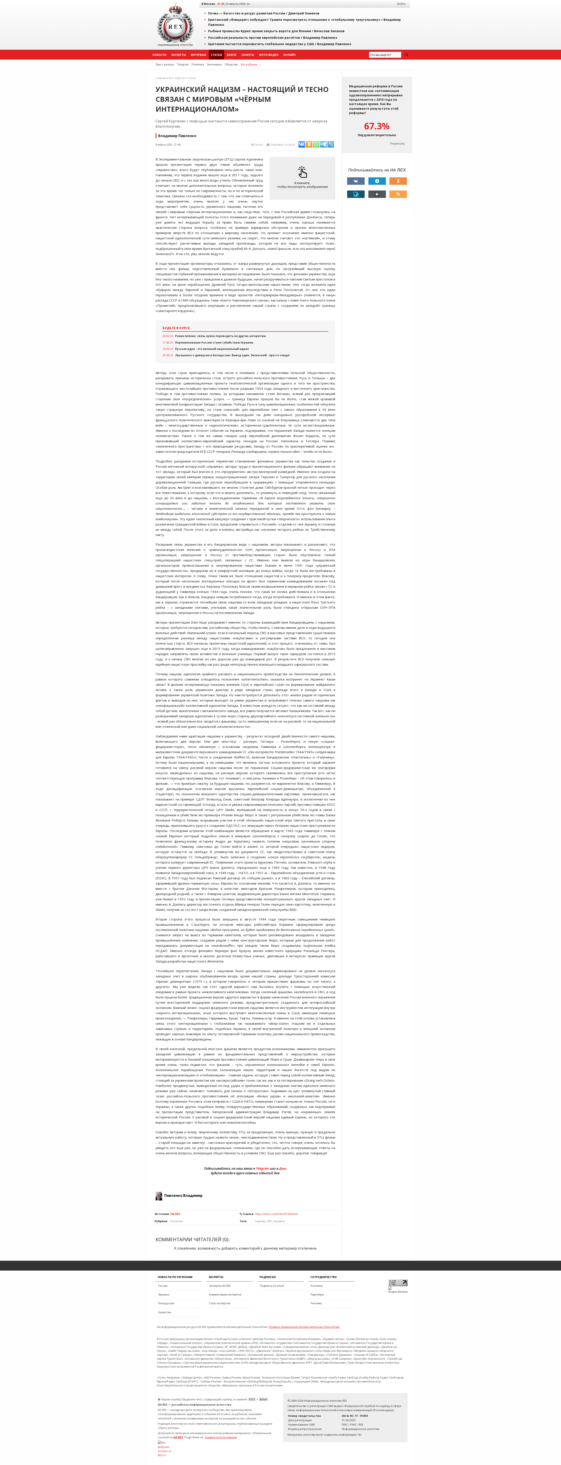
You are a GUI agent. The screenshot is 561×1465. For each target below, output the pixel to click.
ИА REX (175, 1214)
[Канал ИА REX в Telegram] (377, 181)
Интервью (198, 55)
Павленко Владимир (183, 1195)
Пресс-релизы (165, 64)
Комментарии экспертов (225, 1294)
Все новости (177, 78)
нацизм (260, 1221)
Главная (161, 78)
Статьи (216, 55)
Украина (279, 1221)
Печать (258, 144)
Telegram (183, 64)
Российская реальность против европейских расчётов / (272, 37)
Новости (159, 55)
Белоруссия (166, 1303)
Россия (162, 1286)
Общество (231, 64)
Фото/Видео (269, 55)
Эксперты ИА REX (220, 1286)
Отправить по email (282, 144)
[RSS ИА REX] (398, 194)
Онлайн (289, 55)
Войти (401, 4)
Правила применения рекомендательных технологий (304, 1327)
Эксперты (178, 55)
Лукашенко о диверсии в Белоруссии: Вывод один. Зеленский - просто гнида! (232, 355)
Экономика (214, 64)
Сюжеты (247, 55)
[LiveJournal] (356, 194)
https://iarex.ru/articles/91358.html (276, 1214)
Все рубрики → (251, 64)
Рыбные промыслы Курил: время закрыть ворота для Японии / (276, 31)
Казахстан (164, 1312)
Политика (198, 64)
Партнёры (317, 1294)
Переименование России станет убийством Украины (214, 342)
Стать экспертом (219, 1303)
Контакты (317, 1286)
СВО (269, 1221)
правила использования (221, 1437)
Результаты (397, 143)
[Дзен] (377, 194)
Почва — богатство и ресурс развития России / (263, 13)
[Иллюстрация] (303, 178)
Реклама (316, 1303)
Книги (231, 55)
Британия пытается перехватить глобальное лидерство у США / (279, 44)
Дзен (282, 1168)
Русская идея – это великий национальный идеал (212, 349)
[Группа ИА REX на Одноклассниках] (398, 181)
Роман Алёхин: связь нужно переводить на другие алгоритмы (220, 336)
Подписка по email (272, 1286)
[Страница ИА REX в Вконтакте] (356, 181)
